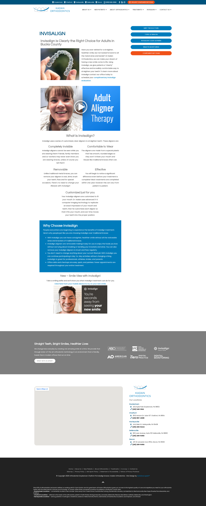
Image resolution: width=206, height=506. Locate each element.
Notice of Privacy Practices (130, 472)
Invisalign (124, 469)
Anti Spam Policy (92, 472)
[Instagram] (124, 2)
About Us (78, 469)
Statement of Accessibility (109, 472)
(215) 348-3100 (138, 409)
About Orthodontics (101, 469)
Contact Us (133, 469)
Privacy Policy (79, 472)
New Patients (88, 469)
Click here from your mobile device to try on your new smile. (80, 284)
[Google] (122, 2)
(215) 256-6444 (138, 427)
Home (71, 469)
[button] (80, 108)
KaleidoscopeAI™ (143, 476)
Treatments (115, 469)
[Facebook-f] (119, 2)
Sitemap (70, 472)
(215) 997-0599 (138, 418)
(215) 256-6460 (138, 436)
